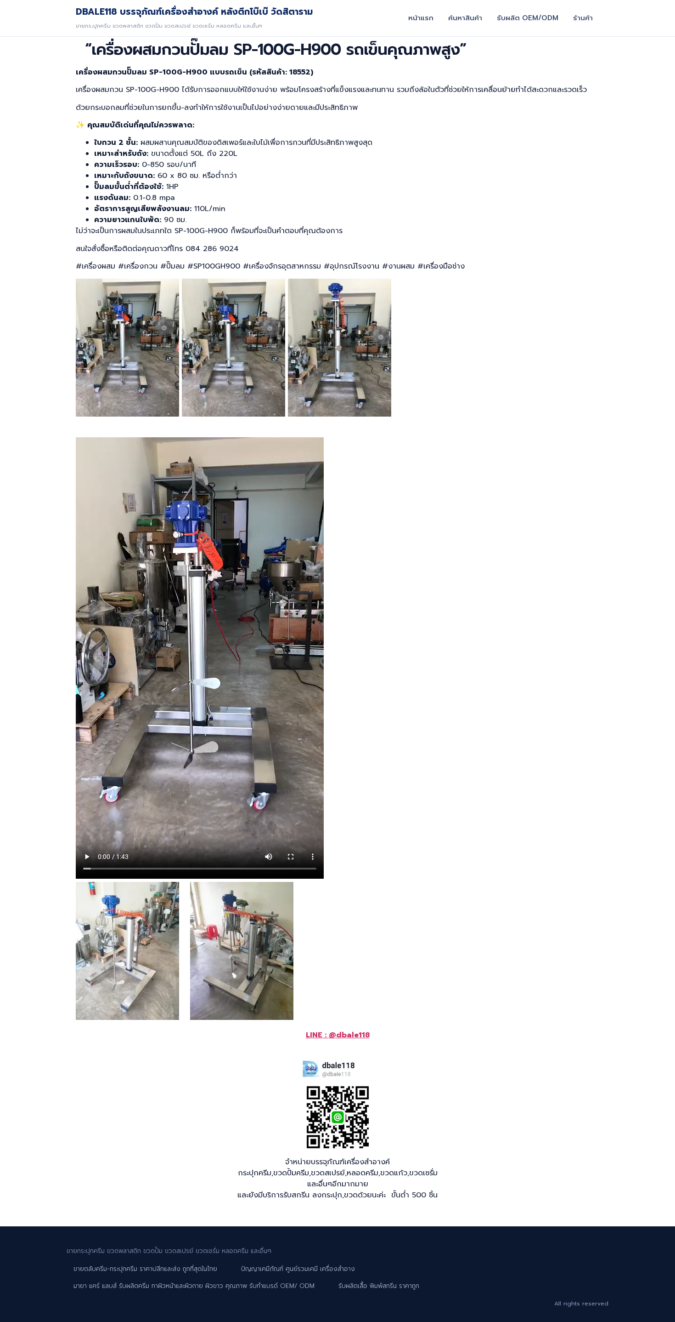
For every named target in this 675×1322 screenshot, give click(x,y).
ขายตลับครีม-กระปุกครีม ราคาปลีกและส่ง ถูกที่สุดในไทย (145, 1269)
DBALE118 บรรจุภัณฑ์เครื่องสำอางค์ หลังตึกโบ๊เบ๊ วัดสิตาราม (194, 11)
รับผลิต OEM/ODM (527, 18)
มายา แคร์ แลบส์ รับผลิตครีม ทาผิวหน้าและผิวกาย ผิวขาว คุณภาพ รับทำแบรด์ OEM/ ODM (194, 1286)
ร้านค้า (583, 18)
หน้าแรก (420, 18)
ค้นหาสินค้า (465, 18)
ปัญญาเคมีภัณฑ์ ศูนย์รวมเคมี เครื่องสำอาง (298, 1269)
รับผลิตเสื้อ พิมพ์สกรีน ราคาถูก (378, 1286)
